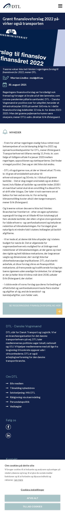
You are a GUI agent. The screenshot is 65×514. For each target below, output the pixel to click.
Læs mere (18, 480)
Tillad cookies (32, 506)
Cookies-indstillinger (32, 490)
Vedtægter (16, 406)
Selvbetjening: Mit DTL (22, 392)
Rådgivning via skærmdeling (25, 397)
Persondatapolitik (20, 401)
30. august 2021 (17, 84)
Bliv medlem (16, 383)
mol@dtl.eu (36, 77)
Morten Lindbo (27, 77)
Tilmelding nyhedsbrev (22, 387)
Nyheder (15, 132)
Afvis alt (32, 498)
